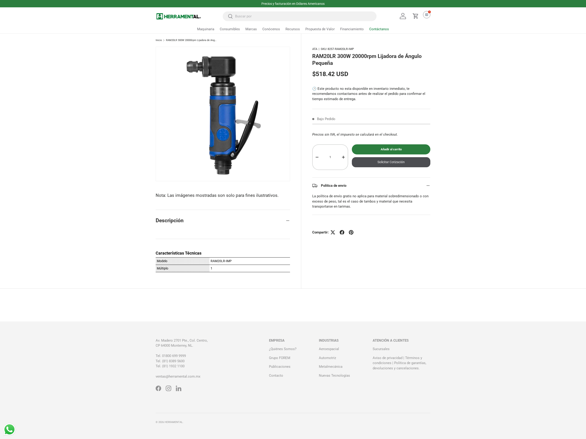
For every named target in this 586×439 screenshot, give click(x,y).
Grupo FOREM (279, 358)
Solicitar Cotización (391, 162)
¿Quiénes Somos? (282, 349)
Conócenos (271, 29)
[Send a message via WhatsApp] (9, 429)
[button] (416, 16)
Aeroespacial (329, 349)
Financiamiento (352, 29)
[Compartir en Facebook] (342, 232)
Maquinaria (205, 29)
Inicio (159, 40)
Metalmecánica (330, 367)
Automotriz (327, 358)
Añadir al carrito (391, 149)
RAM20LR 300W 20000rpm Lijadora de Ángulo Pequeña (191, 40)
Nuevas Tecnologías (334, 375)
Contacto (276, 375)
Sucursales (381, 349)
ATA (314, 49)
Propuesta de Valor (320, 29)
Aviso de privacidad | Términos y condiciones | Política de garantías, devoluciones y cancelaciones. (399, 363)
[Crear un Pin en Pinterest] (351, 232)
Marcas (251, 29)
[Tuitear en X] (332, 232)
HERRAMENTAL (174, 422)
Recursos (292, 29)
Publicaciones (279, 367)
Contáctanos (379, 29)
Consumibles (230, 29)
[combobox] (300, 16)
